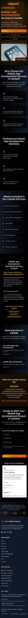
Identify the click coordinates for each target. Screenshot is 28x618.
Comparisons (5, 556)
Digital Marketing (6, 578)
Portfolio (3, 549)
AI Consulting (4, 586)
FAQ (2, 559)
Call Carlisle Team (15, 35)
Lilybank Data (10, 603)
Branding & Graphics (7, 573)
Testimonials (4, 551)
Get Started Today (13, 31)
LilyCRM (4, 599)
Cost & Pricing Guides (7, 554)
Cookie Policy (23, 614)
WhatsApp (15, 39)
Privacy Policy (4, 614)
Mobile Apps (4, 583)
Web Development (6, 575)
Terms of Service (14, 614)
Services (3, 546)
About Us (3, 543)
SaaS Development (6, 581)
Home (3, 541)
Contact (3, 561)
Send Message (13, 456)
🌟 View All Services (6, 570)
